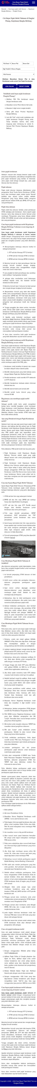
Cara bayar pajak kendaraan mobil (14, 993)
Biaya (6, 1049)
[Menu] (34, 3)
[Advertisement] (18, 42)
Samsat (12, 538)
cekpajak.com (13, 953)
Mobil (11, 319)
